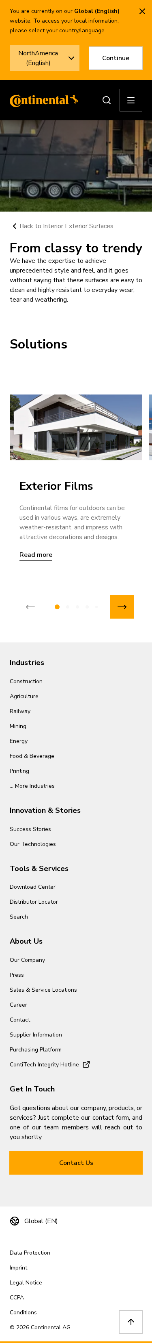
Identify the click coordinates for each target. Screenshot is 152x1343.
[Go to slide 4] (87, 607)
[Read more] (76, 428)
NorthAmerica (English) (38, 58)
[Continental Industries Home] (42, 100)
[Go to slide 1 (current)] (57, 606)
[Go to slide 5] (96, 607)
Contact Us (76, 1162)
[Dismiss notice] (142, 11)
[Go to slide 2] (67, 607)
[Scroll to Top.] (131, 1322)
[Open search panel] (106, 100)
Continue (115, 58)
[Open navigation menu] (131, 100)
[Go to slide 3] (77, 607)
